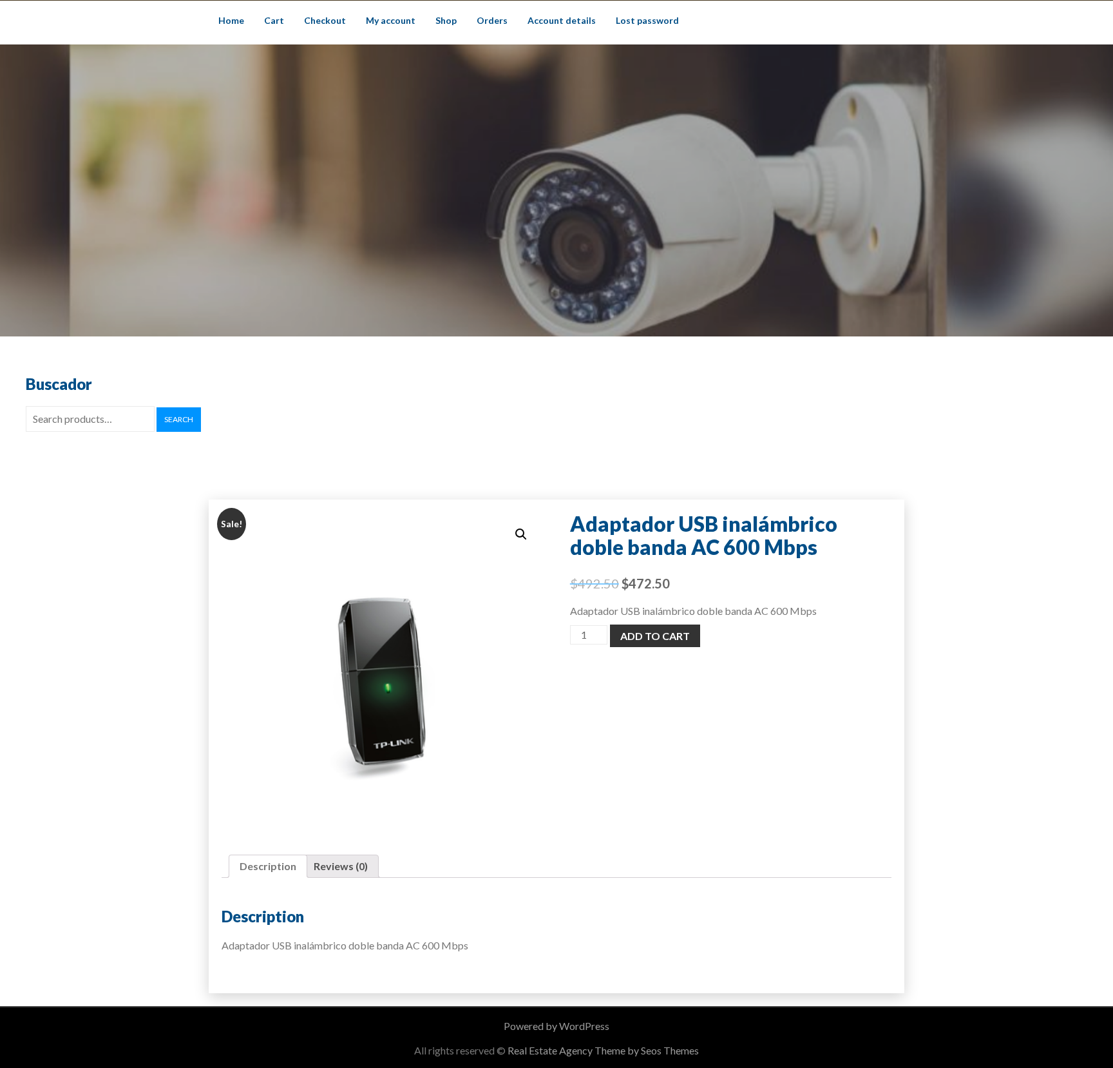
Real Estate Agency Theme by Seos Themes (603, 1050)
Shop (446, 20)
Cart (274, 20)
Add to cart (655, 636)
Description (268, 866)
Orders (492, 20)
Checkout (325, 20)
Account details (562, 20)
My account (390, 20)
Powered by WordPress (556, 1026)
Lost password (647, 20)
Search (178, 419)
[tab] (268, 866)
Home (231, 20)
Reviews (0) (341, 866)
